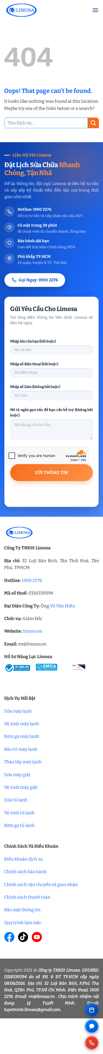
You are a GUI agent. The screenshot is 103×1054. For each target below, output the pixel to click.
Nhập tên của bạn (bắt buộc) (33, 341)
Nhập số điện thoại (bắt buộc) (34, 364)
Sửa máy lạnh (18, 711)
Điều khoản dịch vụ (23, 859)
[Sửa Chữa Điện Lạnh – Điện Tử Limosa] (44, 10)
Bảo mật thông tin (22, 909)
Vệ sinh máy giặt (21, 787)
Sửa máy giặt (17, 774)
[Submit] (93, 123)
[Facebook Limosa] (9, 937)
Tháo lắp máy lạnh (22, 761)
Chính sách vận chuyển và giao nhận (41, 884)
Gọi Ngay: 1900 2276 (38, 280)
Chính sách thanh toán (27, 897)
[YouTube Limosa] (37, 937)
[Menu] (95, 10)
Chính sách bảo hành (25, 871)
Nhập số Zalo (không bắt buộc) (35, 387)
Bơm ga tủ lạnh (19, 825)
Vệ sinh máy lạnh (21, 723)
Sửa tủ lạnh (15, 799)
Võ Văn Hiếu (62, 606)
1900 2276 (32, 580)
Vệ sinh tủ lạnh (19, 812)
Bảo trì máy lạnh (20, 749)
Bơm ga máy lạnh (21, 736)
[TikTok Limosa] (23, 937)
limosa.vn (32, 631)
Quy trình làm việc (22, 922)
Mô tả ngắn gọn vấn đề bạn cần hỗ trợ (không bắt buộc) (51, 412)
